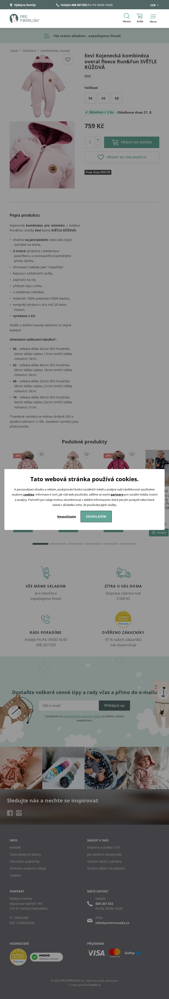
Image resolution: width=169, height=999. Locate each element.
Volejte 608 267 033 (73, 5)
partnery (117, 494)
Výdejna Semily (24, 5)
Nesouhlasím (66, 516)
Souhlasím (96, 516)
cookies (28, 494)
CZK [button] (153, 5)
